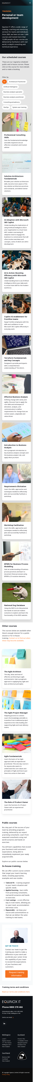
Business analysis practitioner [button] (14, 97)
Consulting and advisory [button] (12, 102)
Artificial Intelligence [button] (10, 87)
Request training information (16, 974)
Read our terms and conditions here (15, 992)
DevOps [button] (6, 107)
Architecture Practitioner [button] (17, 82)
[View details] (4, 1023)
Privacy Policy (6, 1074)
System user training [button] (19, 107)
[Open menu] (30, 3)
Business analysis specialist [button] (13, 92)
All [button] (4, 82)
